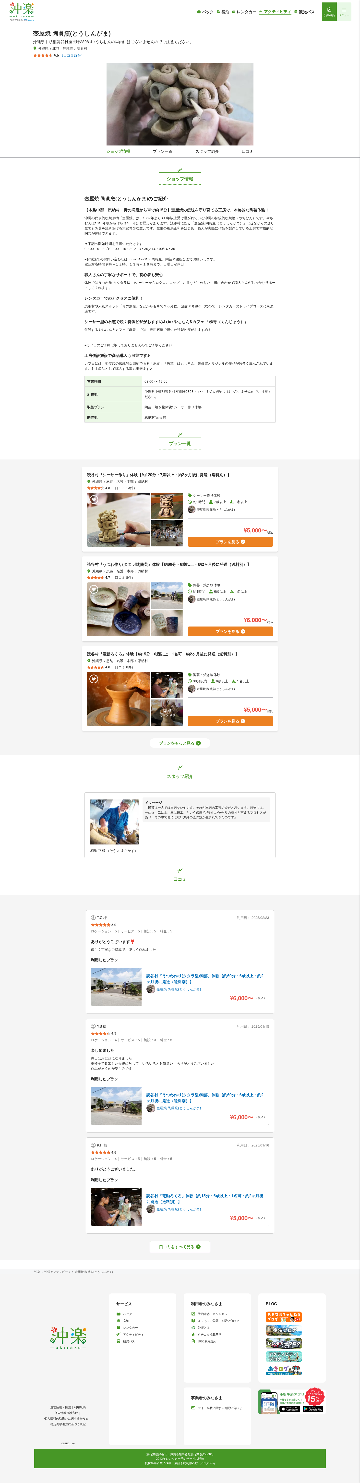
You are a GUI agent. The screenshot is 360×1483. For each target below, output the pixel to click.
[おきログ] (292, 1369)
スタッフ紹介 (207, 151)
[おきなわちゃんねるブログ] (292, 1317)
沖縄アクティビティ (57, 1271)
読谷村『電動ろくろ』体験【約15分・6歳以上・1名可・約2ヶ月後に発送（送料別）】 (204, 1198)
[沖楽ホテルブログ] (292, 1330)
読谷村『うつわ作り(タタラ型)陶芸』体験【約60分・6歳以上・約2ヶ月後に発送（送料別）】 (205, 978)
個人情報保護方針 (66, 1413)
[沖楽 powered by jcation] (21, 11)
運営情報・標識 (60, 1407)
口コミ (247, 151)
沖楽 (37, 1271)
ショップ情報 (118, 151)
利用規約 (80, 1407)
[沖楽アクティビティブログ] (292, 1356)
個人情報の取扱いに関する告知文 (66, 1418)
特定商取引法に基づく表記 (68, 1424)
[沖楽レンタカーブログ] (292, 1343)
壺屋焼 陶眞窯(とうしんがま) (94, 1271)
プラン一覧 (162, 151)
